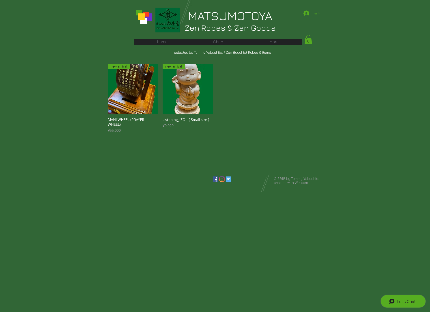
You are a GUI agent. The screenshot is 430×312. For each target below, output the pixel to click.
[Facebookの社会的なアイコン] (215, 179)
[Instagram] (222, 179)
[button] (218, 43)
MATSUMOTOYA (230, 15)
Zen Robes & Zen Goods (230, 27)
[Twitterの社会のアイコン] (228, 179)
